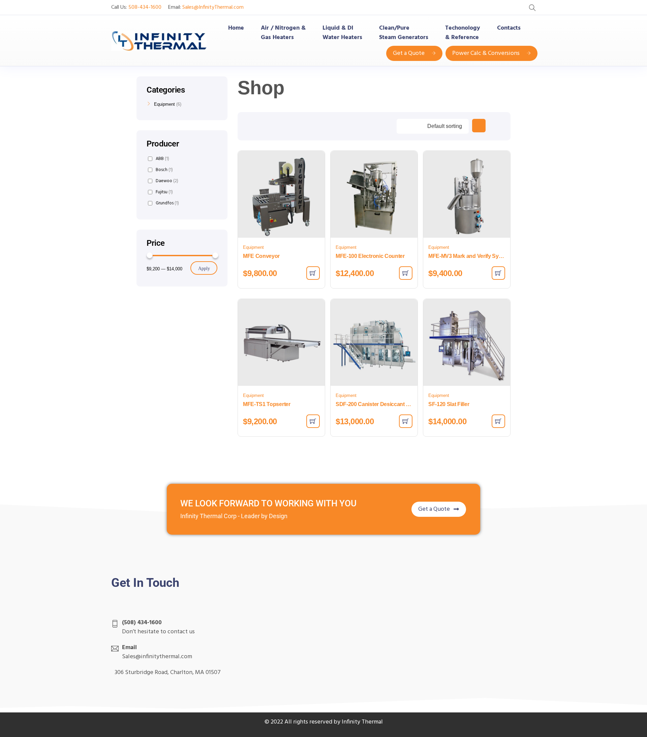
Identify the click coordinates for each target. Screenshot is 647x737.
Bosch (164, 170)
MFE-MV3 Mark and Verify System (466, 256)
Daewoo (167, 181)
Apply (204, 268)
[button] (313, 273)
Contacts (509, 28)
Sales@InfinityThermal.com (213, 7)
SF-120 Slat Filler (448, 404)
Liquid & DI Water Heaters (342, 33)
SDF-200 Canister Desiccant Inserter (374, 404)
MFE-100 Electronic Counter (370, 256)
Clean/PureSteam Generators (403, 33)
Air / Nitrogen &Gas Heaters (283, 33)
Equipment (253, 247)
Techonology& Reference (462, 33)
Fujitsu (164, 192)
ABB (162, 159)
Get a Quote (409, 53)
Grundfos (167, 203)
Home (236, 28)
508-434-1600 (144, 7)
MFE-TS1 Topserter (266, 404)
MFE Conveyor (261, 256)
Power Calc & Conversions (486, 53)
